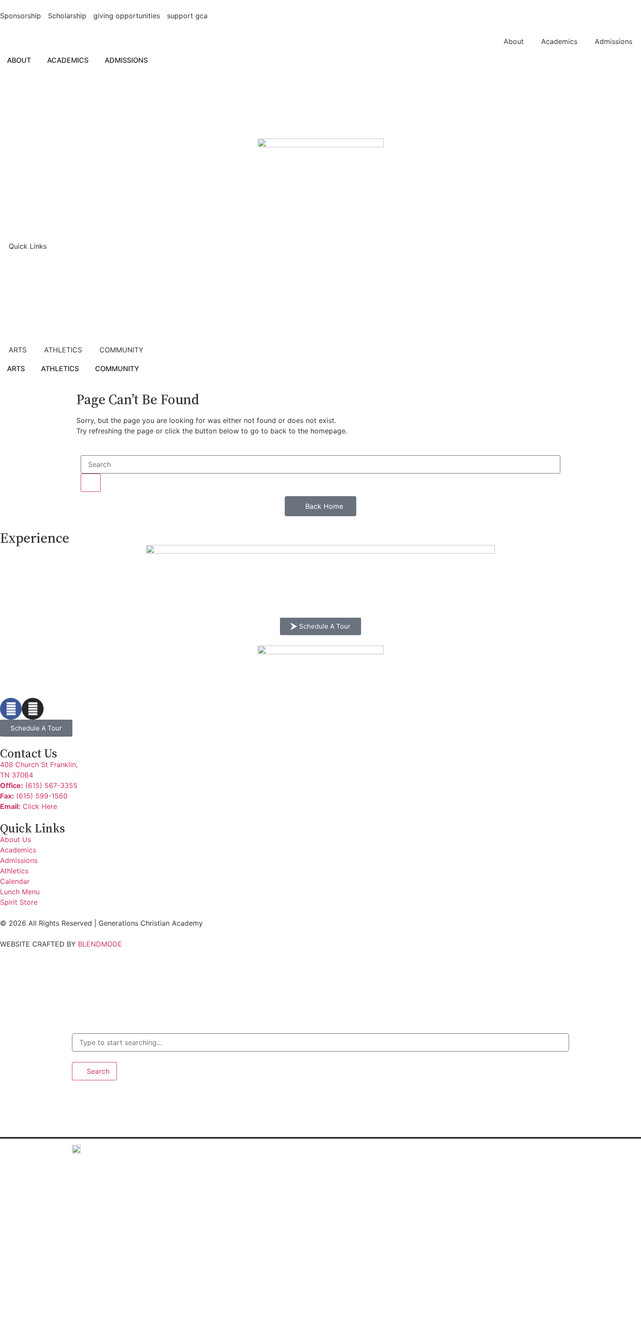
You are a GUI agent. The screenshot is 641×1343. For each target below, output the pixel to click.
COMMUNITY (121, 349)
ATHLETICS (63, 349)
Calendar (97, 1289)
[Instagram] (33, 709)
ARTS (18, 349)
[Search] (91, 483)
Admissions (613, 41)
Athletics (97, 1250)
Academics (559, 41)
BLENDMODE (100, 944)
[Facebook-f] (11, 709)
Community (99, 1270)
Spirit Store (102, 1329)
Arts (87, 1231)
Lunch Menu (100, 1309)
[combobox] (320, 1042)
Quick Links (28, 246)
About (514, 41)
